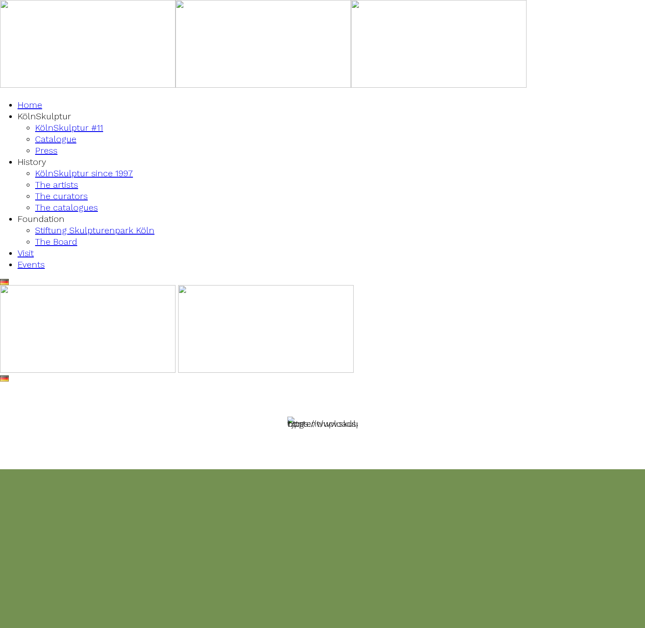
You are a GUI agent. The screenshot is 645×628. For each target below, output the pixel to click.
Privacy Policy (348, 596)
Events (31, 264)
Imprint (301, 596)
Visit (26, 253)
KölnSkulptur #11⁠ (69, 127)
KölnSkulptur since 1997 (84, 173)
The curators (61, 196)
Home (30, 105)
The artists (56, 184)
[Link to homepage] (88, 84)
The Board (56, 241)
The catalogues (66, 207)
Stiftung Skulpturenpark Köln (94, 230)
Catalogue (55, 139)
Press (46, 150)
